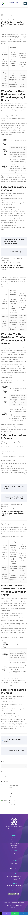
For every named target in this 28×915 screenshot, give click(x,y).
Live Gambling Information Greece (9, 225)
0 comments (17, 19)
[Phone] (23, 913)
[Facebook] (9, 894)
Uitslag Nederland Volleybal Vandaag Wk (16, 793)
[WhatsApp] (15, 913)
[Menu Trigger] (25, 3)
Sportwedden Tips (13, 785)
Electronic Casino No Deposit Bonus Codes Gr (12, 637)
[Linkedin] (18, 894)
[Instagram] (12, 894)
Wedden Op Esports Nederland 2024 (17, 801)
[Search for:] (14, 766)
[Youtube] (15, 894)
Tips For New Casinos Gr (7, 701)
